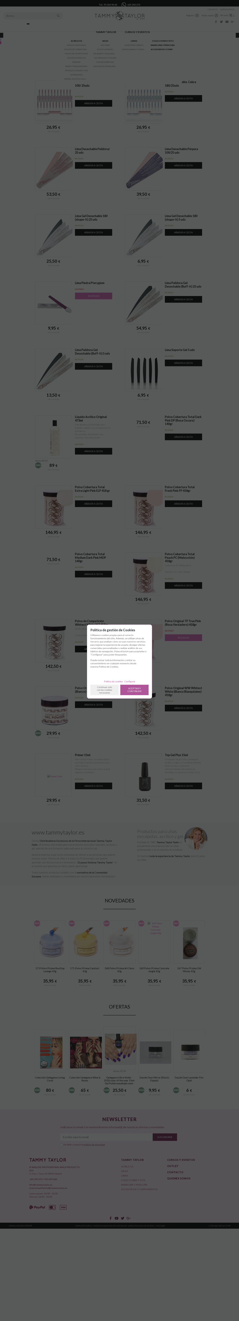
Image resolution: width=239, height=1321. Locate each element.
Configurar (129, 681)
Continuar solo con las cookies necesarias (104, 690)
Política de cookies (113, 681)
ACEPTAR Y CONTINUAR (134, 690)
